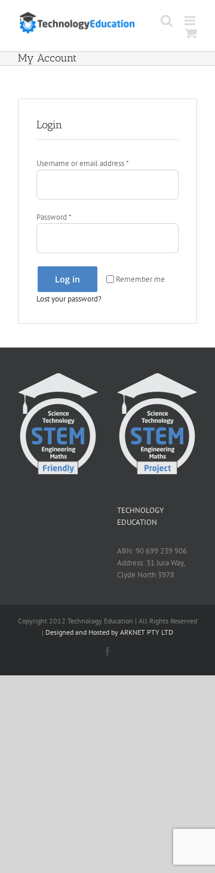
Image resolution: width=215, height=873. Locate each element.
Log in (67, 279)
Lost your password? (69, 299)
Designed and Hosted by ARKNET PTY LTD (109, 632)
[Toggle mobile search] (167, 20)
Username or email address (82, 163)
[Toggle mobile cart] (191, 33)
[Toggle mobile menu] (191, 20)
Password (53, 217)
